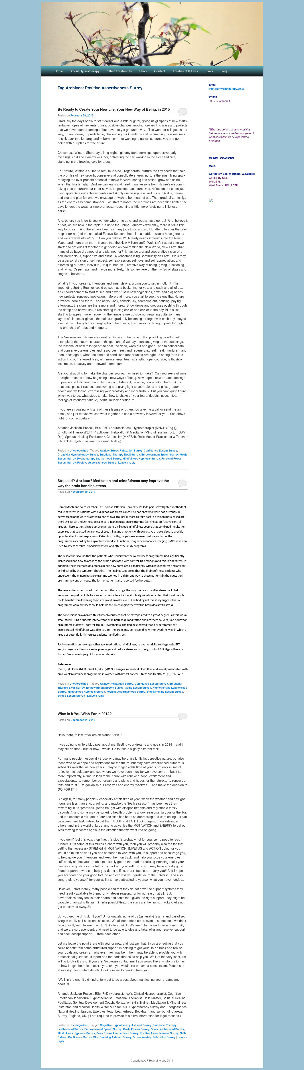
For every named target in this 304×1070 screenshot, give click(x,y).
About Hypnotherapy (85, 71)
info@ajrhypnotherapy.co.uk (227, 89)
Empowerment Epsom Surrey (160, 454)
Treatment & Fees (185, 71)
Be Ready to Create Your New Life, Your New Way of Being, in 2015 (114, 109)
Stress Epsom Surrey (71, 696)
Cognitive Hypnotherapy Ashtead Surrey (125, 1025)
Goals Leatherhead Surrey (167, 1029)
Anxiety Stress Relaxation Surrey (121, 450)
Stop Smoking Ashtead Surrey (112, 1037)
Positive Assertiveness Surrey (96, 462)
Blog (224, 71)
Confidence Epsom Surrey (160, 450)
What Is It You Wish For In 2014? (85, 713)
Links (209, 71)
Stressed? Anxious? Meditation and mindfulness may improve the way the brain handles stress (113, 483)
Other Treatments (119, 71)
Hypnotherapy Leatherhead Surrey (99, 458)
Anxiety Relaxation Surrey (116, 683)
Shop (143, 71)
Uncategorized (79, 450)
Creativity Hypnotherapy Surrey (78, 454)
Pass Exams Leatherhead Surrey (117, 1033)
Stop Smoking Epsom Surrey (165, 692)
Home (59, 71)
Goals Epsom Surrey (138, 688)
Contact (159, 71)
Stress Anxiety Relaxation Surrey (154, 1037)
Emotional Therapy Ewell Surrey (119, 454)
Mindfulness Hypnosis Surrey (141, 458)
